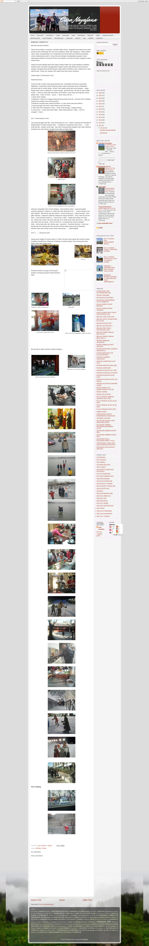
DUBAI (114, 913)
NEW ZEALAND (35, 38)
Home (32, 35)
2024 (100, 98)
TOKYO (84, 930)
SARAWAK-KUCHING (103, 418)
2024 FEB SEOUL (102, 501)
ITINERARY (99, 38)
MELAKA (34, 924)
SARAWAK (54, 928)
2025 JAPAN (101, 508)
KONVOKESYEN (45, 919)
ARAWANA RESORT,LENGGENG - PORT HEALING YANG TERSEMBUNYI (110, 278)
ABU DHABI (34, 911)
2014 (100, 125)
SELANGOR (83, 928)
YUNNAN (76, 932)
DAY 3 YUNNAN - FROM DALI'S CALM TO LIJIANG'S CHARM (110, 259)
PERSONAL (79, 926)
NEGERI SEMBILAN (105, 924)
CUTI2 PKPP (86, 913)
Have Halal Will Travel (105, 223)
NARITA (94, 924)
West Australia (54, 932)
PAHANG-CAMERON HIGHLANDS (103, 358)
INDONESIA (81, 35)
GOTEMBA (74, 915)
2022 (100, 103)
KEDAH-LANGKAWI (103, 295)
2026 (100, 93)
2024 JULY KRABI (102, 503)
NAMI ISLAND (86, 924)
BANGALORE (85, 911)
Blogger (85, 939)
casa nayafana (101, 528)
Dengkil (100, 913)
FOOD (51, 915)
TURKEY (77, 38)
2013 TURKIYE (101, 460)
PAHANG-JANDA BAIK (104, 368)
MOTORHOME (48, 924)
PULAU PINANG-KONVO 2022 (106, 409)
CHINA (58, 35)
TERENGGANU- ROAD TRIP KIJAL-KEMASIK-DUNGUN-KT (106, 443)
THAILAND (69, 38)
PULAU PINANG (36, 928)
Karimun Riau (93, 917)
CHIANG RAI (69, 913)
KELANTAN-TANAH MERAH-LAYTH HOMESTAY (106, 301)
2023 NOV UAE (101, 498)
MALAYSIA (40, 35)
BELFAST (101, 911)
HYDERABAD (102, 915)
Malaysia (101, 921)
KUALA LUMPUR (90, 919)
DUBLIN (33, 915)
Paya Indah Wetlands (60, 926)
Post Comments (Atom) (46, 904)
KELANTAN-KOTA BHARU (105, 297)
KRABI (80, 919)
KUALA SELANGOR (102, 919)
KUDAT (39, 922)
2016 (100, 120)
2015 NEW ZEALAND (103, 464)
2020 (100, 109)
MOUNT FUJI (59, 924)
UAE (84, 38)
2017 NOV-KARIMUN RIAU (105, 476)
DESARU (107, 913)
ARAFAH (47, 911)
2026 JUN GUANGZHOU (104, 513)
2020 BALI (100, 491)
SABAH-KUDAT (102, 411)
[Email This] (57, 846)
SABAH (46, 928)
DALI (94, 913)
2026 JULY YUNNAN (103, 516)
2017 (100, 117)
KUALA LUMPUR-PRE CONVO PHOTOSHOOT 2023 (106, 313)
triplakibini (92, 930)
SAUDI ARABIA (47, 38)
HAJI (93, 915)
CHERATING (48, 913)
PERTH (88, 926)
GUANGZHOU (85, 915)
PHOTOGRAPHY (99, 926)
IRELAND (90, 35)
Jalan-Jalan (102, 187)
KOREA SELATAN (108, 35)
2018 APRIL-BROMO (103, 478)
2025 (100, 95)
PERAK (70, 926)
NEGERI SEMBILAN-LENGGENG (103, 341)
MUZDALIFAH (68, 924)
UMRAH (113, 930)
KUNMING (46, 922)
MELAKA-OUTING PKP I (104, 323)
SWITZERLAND (58, 38)
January (103, 128)
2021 (100, 106)
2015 (100, 123)
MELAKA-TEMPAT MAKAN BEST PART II (105, 337)
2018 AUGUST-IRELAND (104, 481)
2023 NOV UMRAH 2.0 (104, 496)
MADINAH (92, 922)
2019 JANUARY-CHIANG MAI (106, 486)
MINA (40, 924)
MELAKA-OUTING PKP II (104, 326)
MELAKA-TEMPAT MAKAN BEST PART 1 (105, 333)
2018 (100, 114)
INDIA (73, 35)
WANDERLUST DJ (104, 166)
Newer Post (36, 900)
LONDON (78, 922)
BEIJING (38, 848)
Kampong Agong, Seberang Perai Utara (110, 190)
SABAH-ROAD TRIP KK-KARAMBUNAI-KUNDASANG (106, 415)
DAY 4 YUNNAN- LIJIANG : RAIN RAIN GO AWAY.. (110, 249)
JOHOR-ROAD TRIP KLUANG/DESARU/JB (104, 292)
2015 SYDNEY (101, 467)
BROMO (116, 911)
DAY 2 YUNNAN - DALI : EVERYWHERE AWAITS (109, 241)
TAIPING (41, 930)
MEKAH (113, 922)
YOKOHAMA (67, 932)
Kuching (33, 922)
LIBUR (100, 228)
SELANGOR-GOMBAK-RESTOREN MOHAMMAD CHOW (105, 426)
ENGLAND (66, 35)
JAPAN (98, 35)
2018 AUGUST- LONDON (104, 483)
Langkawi (54, 922)
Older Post (87, 900)
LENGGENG (62, 922)
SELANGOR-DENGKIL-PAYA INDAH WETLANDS (106, 421)
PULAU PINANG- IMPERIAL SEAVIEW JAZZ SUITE (105, 397)
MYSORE (77, 924)
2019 (100, 112)
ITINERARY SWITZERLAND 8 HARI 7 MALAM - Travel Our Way (109, 268)
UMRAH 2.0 (34, 932)
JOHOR (84, 917)
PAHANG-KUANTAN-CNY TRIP (107, 370)
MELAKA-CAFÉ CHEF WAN (105, 316)
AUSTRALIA (49, 35)
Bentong (109, 911)
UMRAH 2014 (43, 932)
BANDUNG (74, 911)
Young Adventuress (104, 207)
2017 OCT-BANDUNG (103, 474)
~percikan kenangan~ (105, 143)
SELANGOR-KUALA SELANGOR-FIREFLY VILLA (106, 439)
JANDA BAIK (68, 917)
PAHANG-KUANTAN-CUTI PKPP (107, 373)
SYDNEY (34, 930)
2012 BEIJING (101, 457)
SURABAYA (100, 928)
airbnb (41, 911)
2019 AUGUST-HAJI (103, 488)
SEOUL (92, 928)
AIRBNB (90, 38)
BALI (66, 911)
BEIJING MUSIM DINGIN (107, 130)
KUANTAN (112, 919)
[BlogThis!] (59, 846)
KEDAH (114, 917)
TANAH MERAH (51, 930)
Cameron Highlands (38, 913)
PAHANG (46, 926)
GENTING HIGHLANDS (62, 915)
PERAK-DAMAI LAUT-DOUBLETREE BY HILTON (105, 388)
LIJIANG (70, 922)
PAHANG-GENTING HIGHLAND (107, 365)
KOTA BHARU (71, 919)
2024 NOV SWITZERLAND (105, 506)
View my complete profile (99, 533)
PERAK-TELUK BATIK (104, 394)
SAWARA (74, 928)
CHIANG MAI (58, 913)
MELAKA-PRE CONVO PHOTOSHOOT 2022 (104, 329)
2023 (100, 101)
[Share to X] (60, 846)
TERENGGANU (62, 930)
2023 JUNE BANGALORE (105, 493)
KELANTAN (34, 919)
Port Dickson (112, 926)
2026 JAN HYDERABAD (104, 511)
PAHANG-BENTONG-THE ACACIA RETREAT (105, 353)
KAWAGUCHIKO (104, 917)
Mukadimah (103, 133)
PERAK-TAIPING (102, 392)
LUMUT (85, 922)
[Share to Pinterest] (63, 846)
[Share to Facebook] (62, 846)
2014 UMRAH (101, 462)
